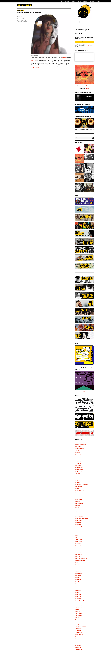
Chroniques (67, 1)
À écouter (85, 1)
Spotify (79, 87)
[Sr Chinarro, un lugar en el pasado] (89, 177)
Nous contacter (88, 45)
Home (62, 1)
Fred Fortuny (64, 57)
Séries (79, 1)
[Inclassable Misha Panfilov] (89, 168)
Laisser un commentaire (21, 23)
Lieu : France (20, 21)
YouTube (82, 87)
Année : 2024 (20, 20)
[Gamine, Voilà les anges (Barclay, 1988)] (79, 168)
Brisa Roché (33, 60)
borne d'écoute (20, 10)
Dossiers (98, 1)
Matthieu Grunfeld (22, 15)
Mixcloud (87, 88)
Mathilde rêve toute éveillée (29, 12)
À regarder (92, 1)
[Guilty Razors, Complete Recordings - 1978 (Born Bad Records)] (79, 187)
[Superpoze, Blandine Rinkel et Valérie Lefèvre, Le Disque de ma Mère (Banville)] (79, 177)
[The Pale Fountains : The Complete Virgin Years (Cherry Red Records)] (89, 187)
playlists (87, 85)
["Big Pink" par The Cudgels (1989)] (89, 158)
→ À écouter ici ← (84, 391)
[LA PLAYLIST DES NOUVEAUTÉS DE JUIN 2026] (79, 158)
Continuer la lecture (35, 67)
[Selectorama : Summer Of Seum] (89, 148)
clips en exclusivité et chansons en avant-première (84, 130)
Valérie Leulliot (67, 59)
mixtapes (92, 87)
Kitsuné (62, 61)
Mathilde (25, 21)
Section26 (20, 660)
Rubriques (73, 1)
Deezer (76, 87)
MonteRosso (39, 61)
